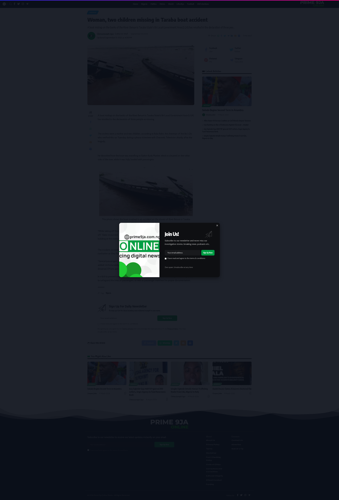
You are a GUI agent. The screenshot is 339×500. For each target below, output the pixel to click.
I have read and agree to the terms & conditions (186, 258)
